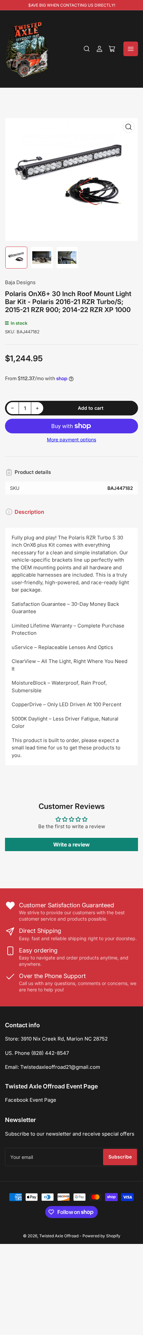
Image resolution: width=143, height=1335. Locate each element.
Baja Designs (20, 282)
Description (29, 511)
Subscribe (120, 1157)
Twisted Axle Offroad (58, 1235)
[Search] (86, 49)
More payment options (71, 439)
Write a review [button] (71, 844)
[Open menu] (130, 49)
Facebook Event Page (30, 1100)
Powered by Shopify (101, 1235)
